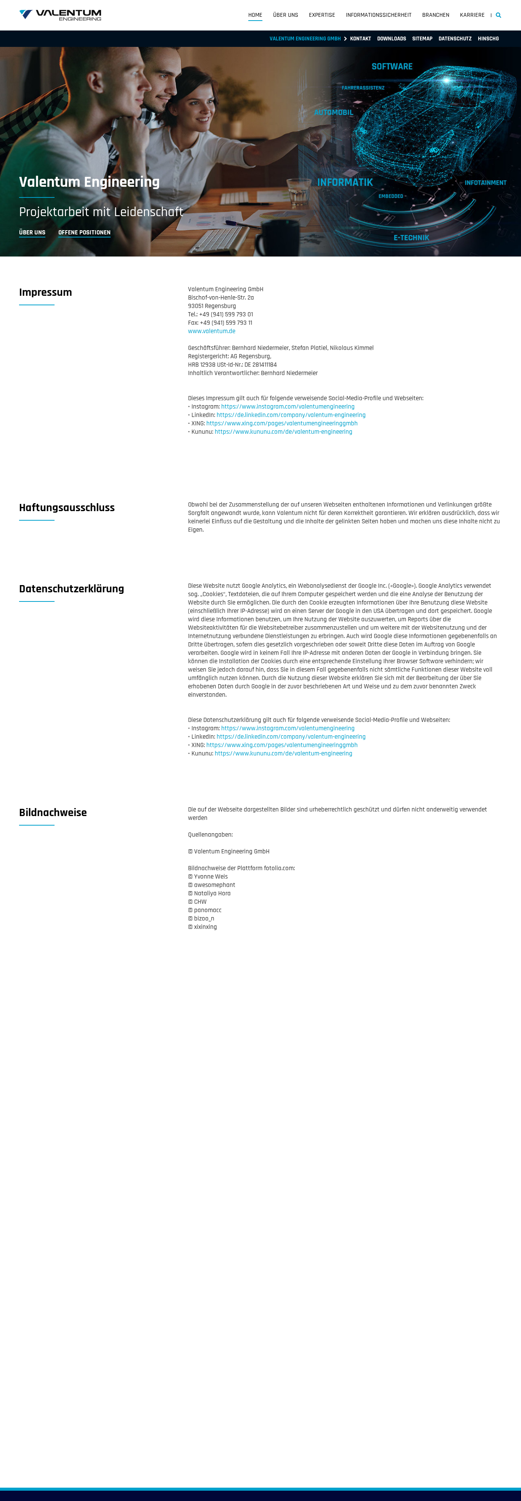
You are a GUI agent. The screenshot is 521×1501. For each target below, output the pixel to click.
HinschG (488, 38)
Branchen (435, 15)
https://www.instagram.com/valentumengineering (288, 407)
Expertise (322, 15)
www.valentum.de (211, 331)
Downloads (391, 38)
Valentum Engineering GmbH (305, 38)
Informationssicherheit (379, 15)
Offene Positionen (84, 232)
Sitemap (422, 38)
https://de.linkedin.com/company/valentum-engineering (291, 415)
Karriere (472, 15)
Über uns (285, 15)
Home (255, 15)
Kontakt (360, 38)
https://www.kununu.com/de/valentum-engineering (283, 432)
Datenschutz (455, 38)
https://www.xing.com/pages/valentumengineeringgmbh (282, 423)
